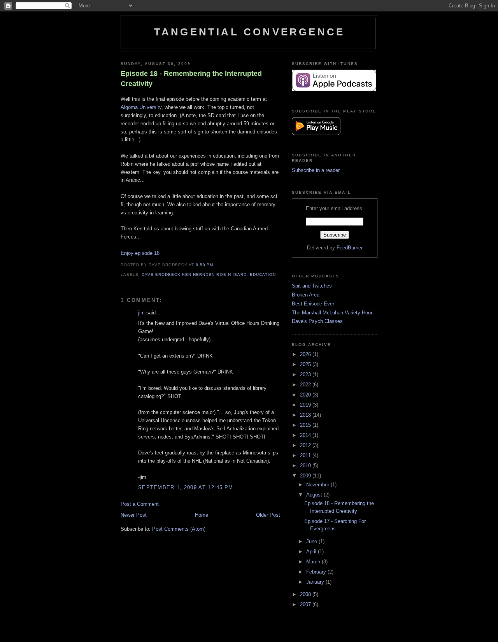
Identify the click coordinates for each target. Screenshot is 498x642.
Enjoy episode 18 (140, 253)
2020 (306, 395)
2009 (306, 476)
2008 (306, 594)
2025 (306, 364)
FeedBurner (350, 248)
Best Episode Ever (313, 304)
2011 (306, 455)
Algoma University (141, 107)
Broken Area (305, 295)
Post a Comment (140, 504)
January (316, 582)
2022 (306, 385)
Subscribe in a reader (316, 170)
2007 (306, 604)
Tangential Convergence (249, 32)
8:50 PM (204, 265)
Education (263, 274)
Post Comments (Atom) (178, 529)
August (315, 495)
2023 (306, 374)
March (314, 562)
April (312, 551)
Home (201, 515)
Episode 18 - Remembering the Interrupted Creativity (191, 78)
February (317, 572)
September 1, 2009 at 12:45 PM (185, 487)
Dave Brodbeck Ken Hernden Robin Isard (194, 274)
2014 (306, 435)
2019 (306, 405)
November (318, 485)
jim (141, 313)
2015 (306, 425)
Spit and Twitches (312, 286)
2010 (306, 465)
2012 (306, 445)
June (312, 541)
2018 (306, 415)
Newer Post (134, 515)
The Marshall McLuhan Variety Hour (332, 313)
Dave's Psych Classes (317, 321)
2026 (306, 354)
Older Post (268, 515)
